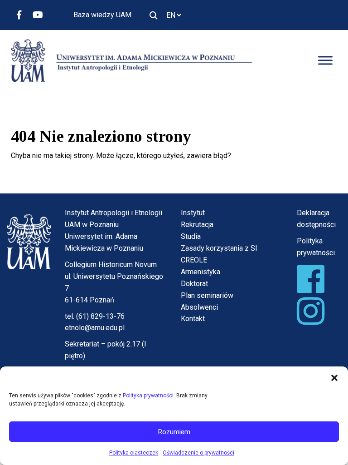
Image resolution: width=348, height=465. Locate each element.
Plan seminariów (207, 295)
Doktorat (194, 283)
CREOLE (194, 260)
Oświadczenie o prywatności (198, 453)
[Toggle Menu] (325, 60)
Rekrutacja (197, 224)
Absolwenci (199, 307)
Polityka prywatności (148, 395)
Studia (191, 236)
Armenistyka (200, 271)
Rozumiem (174, 432)
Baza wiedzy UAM (102, 14)
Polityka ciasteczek (133, 453)
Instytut (193, 212)
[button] (334, 377)
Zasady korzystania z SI (219, 248)
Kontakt (193, 318)
